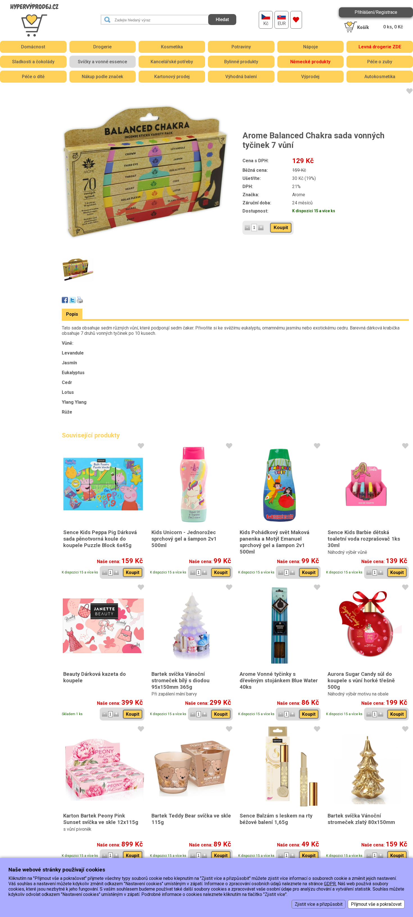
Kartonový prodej (172, 76)
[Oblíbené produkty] (296, 20)
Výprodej (310, 76)
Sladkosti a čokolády (33, 61)
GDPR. (330, 883)
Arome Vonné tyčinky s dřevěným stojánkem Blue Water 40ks (279, 680)
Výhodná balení (241, 76)
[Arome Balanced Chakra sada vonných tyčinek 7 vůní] (145, 172)
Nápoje (310, 46)
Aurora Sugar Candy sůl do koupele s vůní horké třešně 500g (361, 680)
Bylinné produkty (241, 61)
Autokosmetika (379, 76)
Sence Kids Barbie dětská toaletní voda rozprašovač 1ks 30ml (364, 538)
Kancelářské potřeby (172, 61)
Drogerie (102, 46)
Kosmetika (172, 46)
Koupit (281, 227)
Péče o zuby (379, 61)
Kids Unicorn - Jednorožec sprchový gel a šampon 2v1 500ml (184, 538)
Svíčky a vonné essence (102, 61)
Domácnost (33, 46)
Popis (72, 314)
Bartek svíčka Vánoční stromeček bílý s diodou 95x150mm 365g (180, 680)
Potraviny (241, 46)
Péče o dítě (33, 76)
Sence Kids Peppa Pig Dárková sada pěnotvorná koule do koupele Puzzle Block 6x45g (100, 538)
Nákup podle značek (102, 76)
